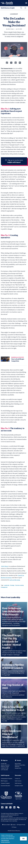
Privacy (14, 827)
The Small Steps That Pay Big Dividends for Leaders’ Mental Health (11, 641)
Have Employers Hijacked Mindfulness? (11, 734)
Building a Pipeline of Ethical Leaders (13, 666)
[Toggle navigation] (26, 3)
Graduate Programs (5, 783)
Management (4, 587)
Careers (14, 824)
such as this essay (15, 580)
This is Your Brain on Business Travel (13, 708)
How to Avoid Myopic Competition (17, 360)
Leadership (6, 585)
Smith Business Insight (8, 8)
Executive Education (5, 785)
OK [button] (23, 838)
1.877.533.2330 (4, 769)
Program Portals (21, 824)
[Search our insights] (21, 8)
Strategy (12, 585)
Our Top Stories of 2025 (12, 686)
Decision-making (19, 585)
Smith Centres (18, 780)
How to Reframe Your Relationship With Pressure (12, 611)
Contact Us (17, 778)
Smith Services (18, 783)
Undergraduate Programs (6, 778)
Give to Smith (7, 824)
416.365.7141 (18, 768)
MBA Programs (4, 780)
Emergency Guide (19, 785)
